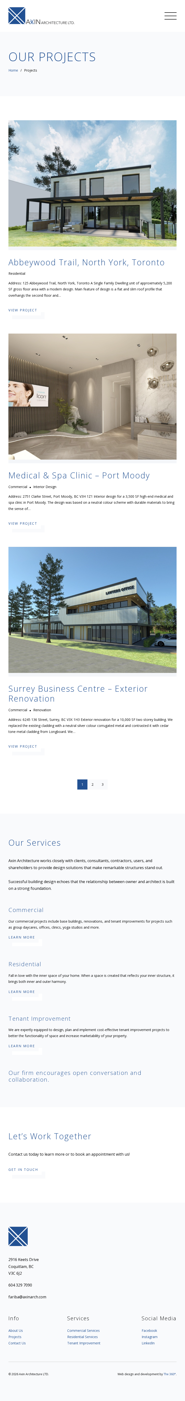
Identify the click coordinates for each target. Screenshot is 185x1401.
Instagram (150, 1337)
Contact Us (17, 1343)
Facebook (149, 1330)
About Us (15, 1330)
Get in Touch (23, 1170)
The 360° (170, 1374)
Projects (14, 1337)
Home (13, 70)
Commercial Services (83, 1330)
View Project (22, 310)
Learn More (21, 937)
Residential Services (82, 1337)
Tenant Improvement (83, 1343)
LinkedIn (148, 1343)
